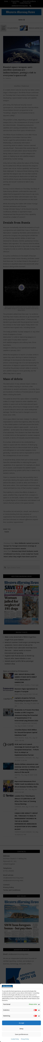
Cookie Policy (15, 1039)
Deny (21, 1029)
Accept (21, 1023)
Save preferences (21, 1034)
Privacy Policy (25, 1039)
